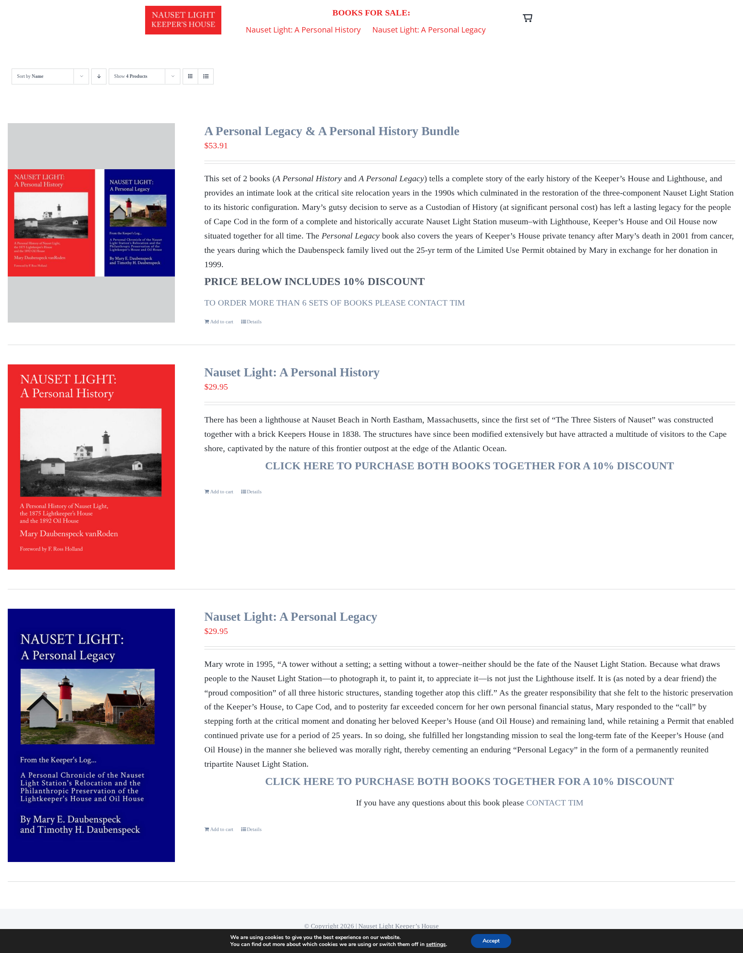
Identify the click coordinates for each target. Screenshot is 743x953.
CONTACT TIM (555, 802)
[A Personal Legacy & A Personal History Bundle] (91, 223)
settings (436, 944)
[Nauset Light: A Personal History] (91, 466)
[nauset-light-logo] (183, 10)
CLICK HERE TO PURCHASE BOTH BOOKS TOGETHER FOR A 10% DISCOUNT (469, 466)
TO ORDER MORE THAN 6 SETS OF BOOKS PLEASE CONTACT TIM (334, 302)
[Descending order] (98, 76)
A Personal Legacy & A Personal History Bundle (331, 131)
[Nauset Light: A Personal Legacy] (91, 735)
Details (254, 322)
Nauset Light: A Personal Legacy (290, 616)
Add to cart (221, 322)
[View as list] (205, 76)
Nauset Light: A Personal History (292, 372)
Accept (491, 940)
